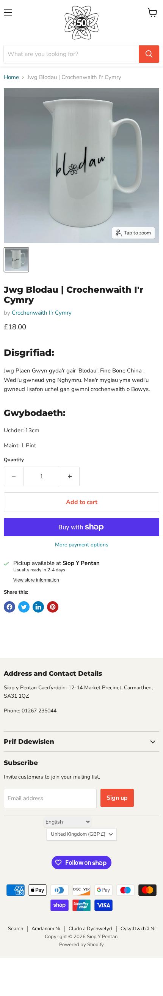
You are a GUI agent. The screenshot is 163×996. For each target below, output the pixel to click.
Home (11, 77)
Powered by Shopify (81, 944)
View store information (36, 580)
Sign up (117, 798)
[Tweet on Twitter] (24, 607)
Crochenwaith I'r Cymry (42, 312)
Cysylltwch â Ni (138, 928)
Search (15, 928)
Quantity (14, 460)
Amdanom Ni (45, 928)
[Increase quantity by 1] (70, 476)
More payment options (81, 545)
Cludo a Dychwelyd (90, 928)
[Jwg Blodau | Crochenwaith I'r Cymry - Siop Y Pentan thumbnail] (16, 260)
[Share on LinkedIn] (38, 607)
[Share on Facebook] (9, 607)
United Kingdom (78, 834)
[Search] (149, 54)
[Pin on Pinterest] (52, 607)
